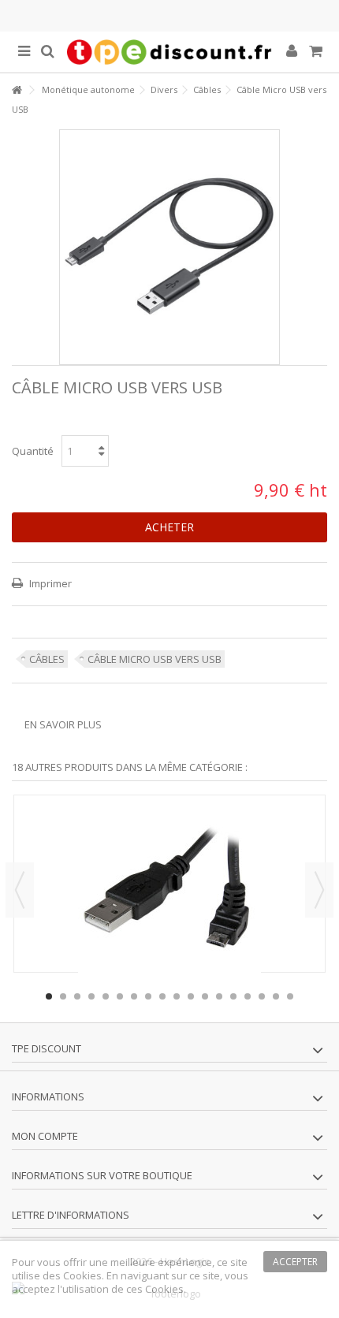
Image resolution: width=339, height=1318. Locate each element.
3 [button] (77, 996)
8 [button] (148, 996)
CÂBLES (47, 659)
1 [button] (49, 996)
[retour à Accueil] (16, 90)
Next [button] (319, 890)
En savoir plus (63, 724)
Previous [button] (20, 890)
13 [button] (219, 996)
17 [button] (276, 996)
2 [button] (63, 996)
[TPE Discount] (169, 52)
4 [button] (91, 996)
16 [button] (262, 996)
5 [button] (105, 996)
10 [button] (176, 996)
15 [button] (247, 996)
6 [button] (120, 996)
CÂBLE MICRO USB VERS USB (155, 659)
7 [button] (134, 996)
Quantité (33, 451)
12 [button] (205, 996)
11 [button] (191, 996)
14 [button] (233, 996)
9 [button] (162, 996)
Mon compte (45, 1136)
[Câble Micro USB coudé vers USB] (169, 897)
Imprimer (49, 583)
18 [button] (290, 996)
